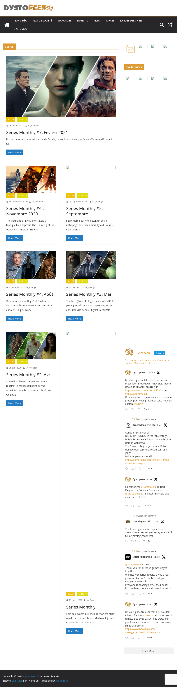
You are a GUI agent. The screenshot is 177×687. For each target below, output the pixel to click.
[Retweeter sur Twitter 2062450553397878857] (133, 506)
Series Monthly (80, 607)
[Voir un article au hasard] (170, 25)
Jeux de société (42, 20)
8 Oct (149, 604)
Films (97, 20)
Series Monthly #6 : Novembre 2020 (25, 211)
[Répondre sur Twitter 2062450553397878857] (127, 506)
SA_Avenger (33, 125)
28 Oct (157, 556)
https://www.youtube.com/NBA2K (144, 390)
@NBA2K (139, 403)
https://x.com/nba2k (136, 393)
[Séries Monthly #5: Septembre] (91, 179)
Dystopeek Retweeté (146, 419)
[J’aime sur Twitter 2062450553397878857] (140, 506)
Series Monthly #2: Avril (29, 374)
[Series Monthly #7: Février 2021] (61, 86)
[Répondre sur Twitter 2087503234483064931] (127, 409)
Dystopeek (138, 372)
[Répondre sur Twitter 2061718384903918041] (127, 468)
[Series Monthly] (91, 462)
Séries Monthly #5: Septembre (84, 211)
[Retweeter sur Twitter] (133, 419)
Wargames (64, 20)
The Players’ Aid (141, 521)
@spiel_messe (133, 564)
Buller (11, 119)
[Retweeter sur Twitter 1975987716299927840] (133, 637)
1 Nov (156, 521)
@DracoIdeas (132, 493)
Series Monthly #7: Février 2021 (37, 132)
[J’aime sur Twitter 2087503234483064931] (140, 409)
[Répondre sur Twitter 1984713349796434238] (127, 541)
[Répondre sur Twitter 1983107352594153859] (127, 593)
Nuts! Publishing (142, 556)
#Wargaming (154, 632)
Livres (110, 20)
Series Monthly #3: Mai (88, 294)
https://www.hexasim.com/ (140, 629)
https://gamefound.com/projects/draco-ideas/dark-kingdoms (147, 461)
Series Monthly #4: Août (29, 294)
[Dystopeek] (7, 25)
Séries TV (82, 20)
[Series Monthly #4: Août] (31, 265)
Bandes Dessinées (131, 20)
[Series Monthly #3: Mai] (91, 265)
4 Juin (149, 479)
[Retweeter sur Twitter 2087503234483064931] (133, 409)
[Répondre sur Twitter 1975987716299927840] (127, 637)
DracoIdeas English (143, 425)
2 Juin (159, 425)
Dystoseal (20, 28)
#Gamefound (148, 486)
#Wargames (132, 632)
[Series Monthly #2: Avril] (31, 345)
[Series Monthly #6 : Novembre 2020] (31, 179)
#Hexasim (148, 615)
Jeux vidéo (20, 20)
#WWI (142, 632)
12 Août (151, 372)
